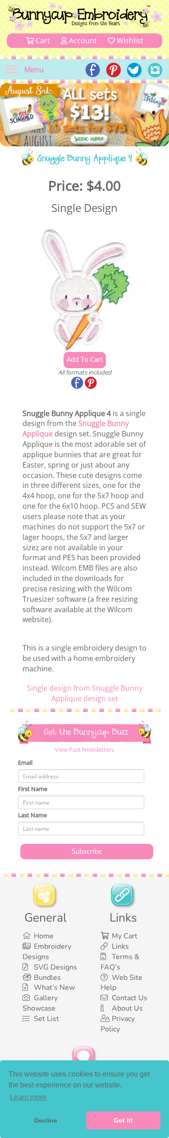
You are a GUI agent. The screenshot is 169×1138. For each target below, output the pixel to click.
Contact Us (129, 998)
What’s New (54, 988)
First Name (32, 789)
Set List (46, 1019)
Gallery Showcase (40, 1003)
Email (25, 763)
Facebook (78, 383)
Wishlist (129, 41)
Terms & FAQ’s (119, 962)
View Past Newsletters (84, 749)
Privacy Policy (117, 1024)
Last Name (32, 815)
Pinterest (91, 383)
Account (82, 41)
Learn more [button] (28, 1097)
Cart (42, 41)
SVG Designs (55, 967)
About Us (127, 1008)
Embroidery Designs (47, 951)
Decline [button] (45, 1120)
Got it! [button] (123, 1120)
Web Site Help (121, 983)
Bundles (47, 978)
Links (120, 946)
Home (44, 936)
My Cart (124, 936)
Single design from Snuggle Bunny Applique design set (84, 693)
